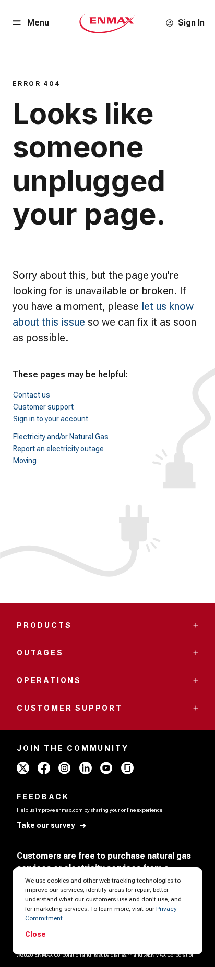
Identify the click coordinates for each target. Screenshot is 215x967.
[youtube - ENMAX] (106, 768)
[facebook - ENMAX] (44, 768)
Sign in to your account (50, 419)
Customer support (43, 407)
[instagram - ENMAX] (64, 768)
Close (35, 934)
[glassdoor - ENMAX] (127, 768)
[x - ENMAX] (23, 768)
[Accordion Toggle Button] (195, 625)
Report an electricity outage (58, 448)
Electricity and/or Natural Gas (61, 436)
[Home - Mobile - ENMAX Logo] (107, 23)
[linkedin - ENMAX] (85, 768)
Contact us (31, 395)
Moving (25, 460)
